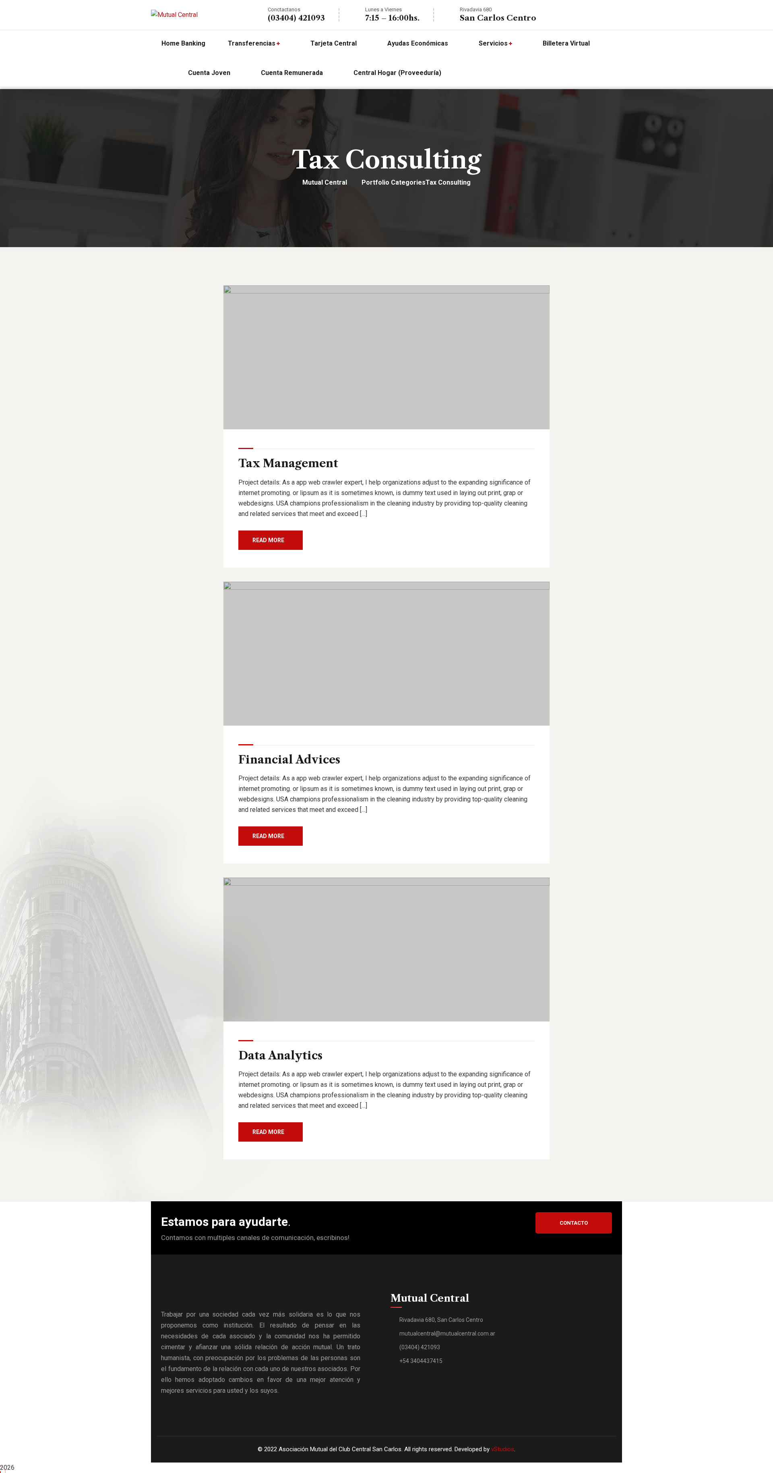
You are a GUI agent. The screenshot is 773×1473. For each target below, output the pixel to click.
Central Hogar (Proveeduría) (397, 73)
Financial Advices (289, 759)
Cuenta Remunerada (292, 73)
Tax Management (288, 463)
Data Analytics (280, 1055)
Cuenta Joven (209, 73)
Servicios (493, 43)
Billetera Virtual (566, 43)
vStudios (502, 1449)
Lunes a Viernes (383, 9)
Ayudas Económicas (417, 43)
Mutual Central (324, 182)
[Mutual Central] (174, 15)
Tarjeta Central (333, 43)
